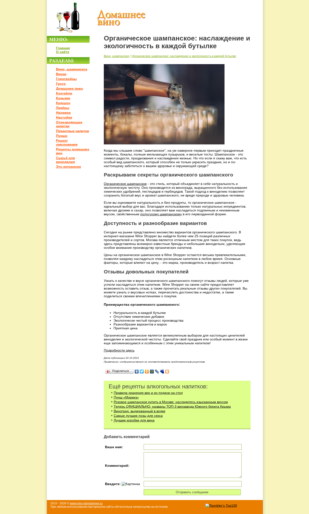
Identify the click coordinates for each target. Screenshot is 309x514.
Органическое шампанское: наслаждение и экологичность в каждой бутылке (184, 56)
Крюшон (63, 103)
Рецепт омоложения (66, 142)
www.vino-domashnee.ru (86, 503)
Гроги (61, 84)
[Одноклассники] (146, 371)
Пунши (61, 136)
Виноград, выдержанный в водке (139, 411)
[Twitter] (141, 371)
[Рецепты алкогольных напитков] (96, 34)
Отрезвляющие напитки (69, 124)
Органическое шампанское (125, 184)
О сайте (62, 52)
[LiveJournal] (157, 371)
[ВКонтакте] (136, 371)
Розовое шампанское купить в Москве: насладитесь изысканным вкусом (171, 402)
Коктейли (64, 93)
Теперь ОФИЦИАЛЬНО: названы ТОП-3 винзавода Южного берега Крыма (172, 406)
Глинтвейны (66, 79)
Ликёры (62, 108)
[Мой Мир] (151, 371)
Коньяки (63, 98)
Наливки (63, 113)
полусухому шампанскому (161, 214)
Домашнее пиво (69, 88)
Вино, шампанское (71, 69)
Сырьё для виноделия (65, 160)
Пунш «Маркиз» (126, 397)
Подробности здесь (119, 350)
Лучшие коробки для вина (134, 420)
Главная (63, 48)
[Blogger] (167, 371)
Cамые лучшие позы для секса (138, 416)
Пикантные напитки (72, 131)
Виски (61, 74)
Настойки (64, 117)
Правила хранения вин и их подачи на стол (148, 393)
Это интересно (68, 167)
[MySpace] (162, 371)
